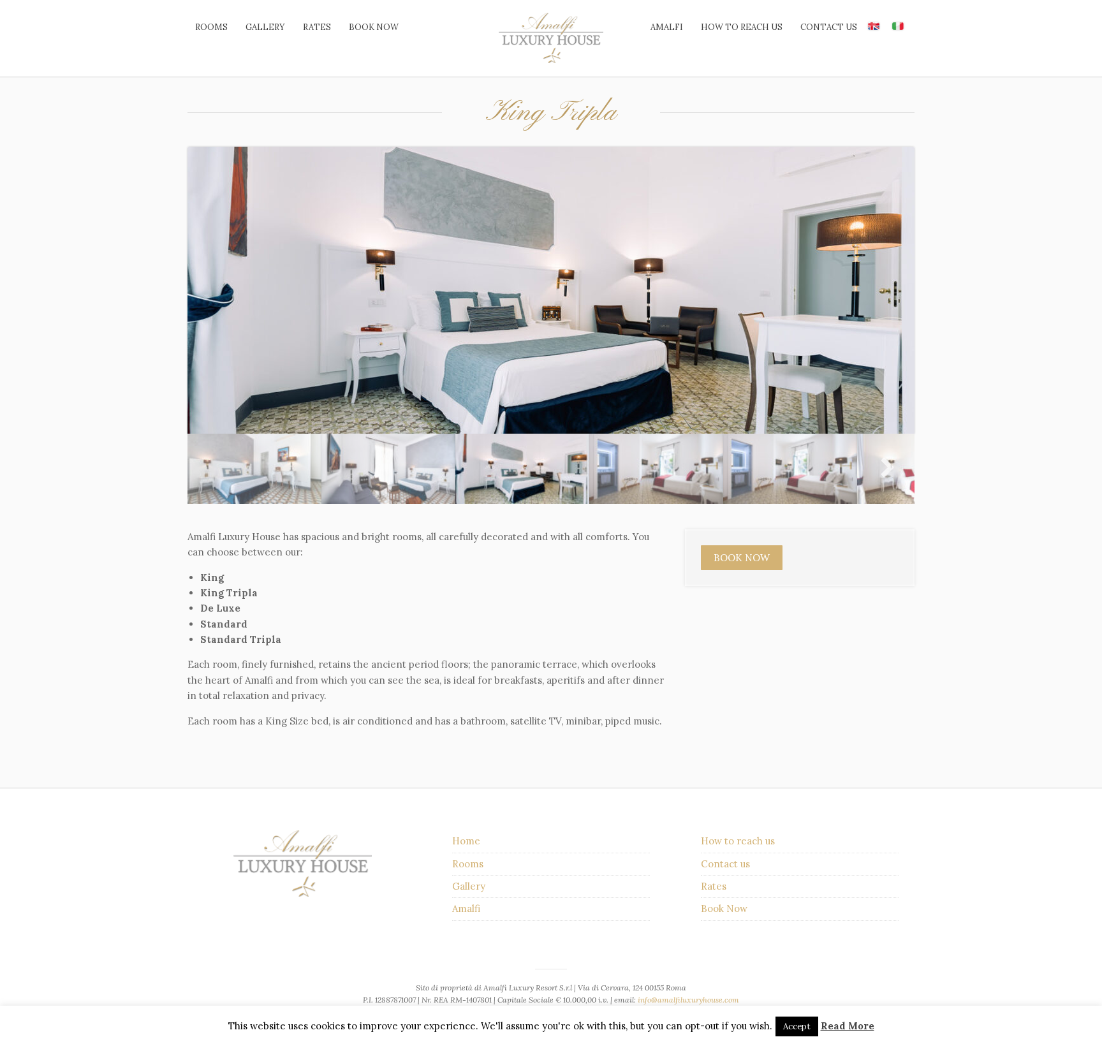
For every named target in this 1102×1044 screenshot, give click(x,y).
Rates (317, 27)
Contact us (828, 27)
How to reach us (741, 27)
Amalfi (666, 27)
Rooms (211, 27)
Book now (374, 27)
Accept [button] (797, 1026)
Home (466, 841)
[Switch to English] (874, 25)
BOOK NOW (742, 558)
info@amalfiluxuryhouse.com (688, 999)
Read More (847, 1026)
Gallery (265, 27)
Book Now (724, 908)
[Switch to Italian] (898, 25)
